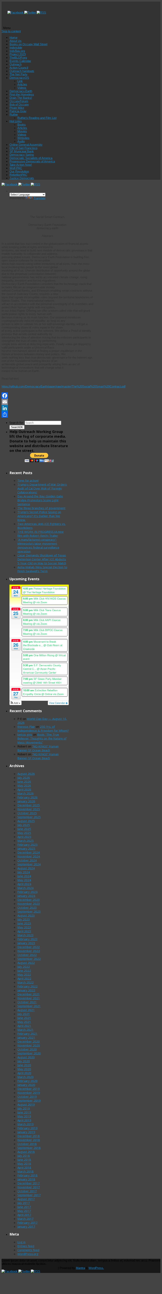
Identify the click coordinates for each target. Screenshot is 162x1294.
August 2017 (26, 1199)
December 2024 (28, 852)
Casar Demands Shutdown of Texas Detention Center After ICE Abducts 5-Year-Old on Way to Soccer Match (41, 559)
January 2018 (26, 1179)
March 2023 (25, 935)
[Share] (47, 414)
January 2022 (26, 990)
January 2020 (26, 1085)
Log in (21, 1242)
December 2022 (28, 947)
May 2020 (24, 1069)
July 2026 (23, 778)
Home (13, 37)
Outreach (15, 64)
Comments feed (28, 1250)
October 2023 (27, 907)
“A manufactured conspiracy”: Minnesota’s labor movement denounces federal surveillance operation (38, 545)
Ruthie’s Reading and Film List (37, 118)
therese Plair (26, 727)
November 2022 (28, 951)
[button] (15, 703)
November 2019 (28, 1093)
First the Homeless (21, 94)
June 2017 (24, 1207)
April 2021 (24, 1026)
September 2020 (29, 1053)
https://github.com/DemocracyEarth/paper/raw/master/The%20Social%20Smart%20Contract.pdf (63, 386)
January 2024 (26, 896)
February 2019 (27, 1128)
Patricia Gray (17, 111)
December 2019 (28, 1089)
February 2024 (27, 892)
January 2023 (26, 943)
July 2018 (23, 1156)
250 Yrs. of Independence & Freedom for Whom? (43, 728)
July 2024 (23, 872)
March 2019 (25, 1124)
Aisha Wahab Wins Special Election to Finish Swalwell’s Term (42, 569)
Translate (39, 198)
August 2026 (26, 774)
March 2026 (25, 793)
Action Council (18, 67)
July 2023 (23, 919)
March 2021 (25, 1030)
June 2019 (24, 1112)
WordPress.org (27, 1254)
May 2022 (24, 974)
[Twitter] (30, 12)
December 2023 (28, 900)
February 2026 (27, 797)
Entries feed (25, 1246)
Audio (21, 141)
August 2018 (26, 1152)
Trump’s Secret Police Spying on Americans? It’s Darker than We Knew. (39, 516)
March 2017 (25, 1219)
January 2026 (26, 801)
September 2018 (29, 1148)
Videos (21, 87)
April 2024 (24, 884)
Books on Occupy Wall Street (28, 44)
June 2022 (24, 970)
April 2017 (24, 1215)
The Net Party (18, 74)
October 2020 (27, 1049)
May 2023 (24, 927)
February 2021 (27, 1033)
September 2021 (29, 1006)
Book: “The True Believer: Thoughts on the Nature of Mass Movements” (41, 738)
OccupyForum (18, 101)
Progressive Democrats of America (32, 161)
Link (20, 81)
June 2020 (24, 1065)
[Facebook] (16, 12)
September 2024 (29, 864)
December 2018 (28, 1136)
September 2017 (29, 1195)
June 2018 (24, 1159)
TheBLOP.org (18, 57)
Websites (23, 138)
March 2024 (25, 888)
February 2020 (27, 1081)
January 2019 (26, 1132)
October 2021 (27, 1002)
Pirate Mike (16, 107)
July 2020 (23, 1061)
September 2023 (29, 911)
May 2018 (24, 1163)
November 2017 (28, 1187)
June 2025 (24, 829)
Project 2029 (17, 54)
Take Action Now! (20, 164)
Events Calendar (20, 61)
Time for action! (28, 480)
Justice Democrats (21, 178)
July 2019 (23, 1108)
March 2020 (25, 1077)
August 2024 (26, 868)
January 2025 (26, 848)
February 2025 (27, 844)
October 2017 (27, 1191)
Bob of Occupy (19, 104)
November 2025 (28, 809)
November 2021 (28, 998)
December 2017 (28, 1183)
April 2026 (24, 789)
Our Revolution (19, 171)
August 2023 (26, 915)
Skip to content (11, 31)
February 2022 (27, 986)
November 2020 (28, 1045)
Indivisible (15, 47)
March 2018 (25, 1171)
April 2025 (24, 837)
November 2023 (28, 904)
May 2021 (24, 1022)
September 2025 (29, 817)
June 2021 (24, 1018)
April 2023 (24, 931)
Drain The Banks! (20, 97)
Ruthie (13, 114)
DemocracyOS (19, 77)
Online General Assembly (25, 144)
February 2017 (27, 1222)
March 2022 (25, 982)
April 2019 (24, 1120)
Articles (22, 84)
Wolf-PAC (15, 168)
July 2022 (23, 967)
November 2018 (28, 1140)
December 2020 (28, 1041)
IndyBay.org (17, 51)
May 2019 (24, 1116)
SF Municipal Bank (21, 151)
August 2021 (26, 1010)
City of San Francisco (23, 148)
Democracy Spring (21, 154)
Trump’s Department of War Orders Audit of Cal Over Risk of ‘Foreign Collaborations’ (42, 488)
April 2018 (24, 1167)
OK (17, 427)
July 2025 (23, 825)
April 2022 (24, 978)
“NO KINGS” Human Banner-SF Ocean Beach (38, 748)
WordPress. (96, 1268)
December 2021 (28, 994)
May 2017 (24, 1211)
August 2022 (26, 963)
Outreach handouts (21, 71)
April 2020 (24, 1073)
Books (21, 124)
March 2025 (25, 841)
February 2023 (27, 939)
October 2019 (27, 1096)
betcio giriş (24, 734)
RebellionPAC (18, 174)
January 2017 (26, 1226)
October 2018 (27, 1144)
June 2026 (24, 781)
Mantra (80, 1268)
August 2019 (26, 1104)
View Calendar (57, 702)
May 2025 (24, 833)
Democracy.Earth (20, 91)
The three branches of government (41, 508)
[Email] (47, 402)
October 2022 (27, 955)
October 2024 (27, 860)
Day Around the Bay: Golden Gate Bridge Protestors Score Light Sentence (40, 500)
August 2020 (26, 1057)
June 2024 (24, 876)
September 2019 (29, 1100)
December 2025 (28, 805)
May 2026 (24, 785)
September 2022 (29, 959)
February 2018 (27, 1175)
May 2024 (24, 880)
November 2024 (28, 856)
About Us (15, 41)
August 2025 (26, 821)
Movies (22, 131)
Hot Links (15, 121)
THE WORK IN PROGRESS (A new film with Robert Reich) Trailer (40, 534)
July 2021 (23, 1014)
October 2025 (27, 813)
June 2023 (24, 923)
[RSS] (41, 12)
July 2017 (23, 1203)
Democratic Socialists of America (30, 158)
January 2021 (26, 1037)
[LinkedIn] (47, 408)
